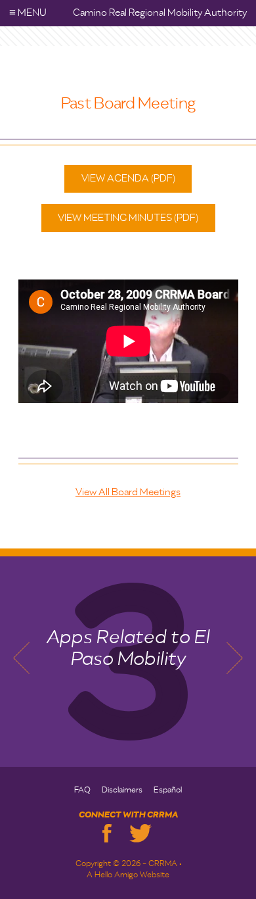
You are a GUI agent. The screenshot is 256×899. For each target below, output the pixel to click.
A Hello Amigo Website (128, 875)
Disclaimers (122, 790)
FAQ (82, 790)
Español (168, 790)
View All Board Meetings (128, 492)
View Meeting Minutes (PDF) (128, 218)
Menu (28, 12)
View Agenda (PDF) (128, 178)
